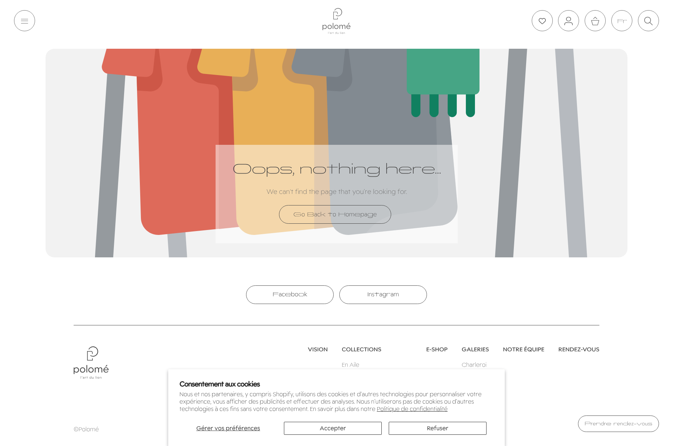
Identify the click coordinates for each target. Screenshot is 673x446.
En (621, 21)
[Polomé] (336, 21)
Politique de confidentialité (412, 409)
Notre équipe (523, 349)
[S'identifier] (568, 21)
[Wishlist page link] (542, 21)
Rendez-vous (578, 349)
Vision (318, 349)
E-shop (437, 349)
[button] (24, 21)
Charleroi (474, 365)
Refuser (437, 428)
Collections (361, 349)
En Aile (350, 365)
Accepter (333, 428)
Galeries (475, 349)
